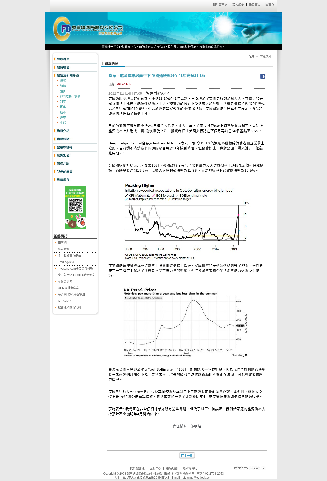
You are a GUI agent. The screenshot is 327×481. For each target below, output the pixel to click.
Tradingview (66, 262)
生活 (63, 123)
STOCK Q (64, 301)
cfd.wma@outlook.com (197, 477)
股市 (63, 112)
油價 (63, 86)
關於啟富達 (220, 4)
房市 (63, 117)
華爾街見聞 (65, 281)
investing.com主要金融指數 (75, 268)
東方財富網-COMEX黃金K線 (76, 275)
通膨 (63, 91)
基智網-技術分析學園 (71, 294)
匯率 (63, 107)
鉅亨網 (62, 242)
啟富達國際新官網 (69, 307)
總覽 (63, 80)
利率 (63, 102)
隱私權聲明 (190, 468)
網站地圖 (172, 468)
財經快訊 (265, 56)
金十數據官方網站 (69, 255)
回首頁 (269, 4)
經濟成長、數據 (70, 96)
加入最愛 (238, 4)
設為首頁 (254, 4)
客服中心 (155, 468)
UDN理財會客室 (68, 288)
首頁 (251, 56)
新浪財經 (63, 249)
